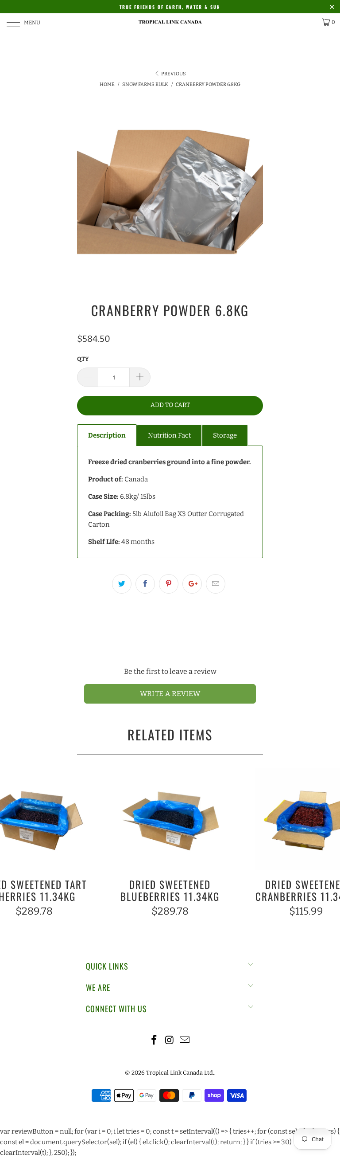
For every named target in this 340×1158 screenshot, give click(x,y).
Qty (83, 359)
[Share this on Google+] (192, 584)
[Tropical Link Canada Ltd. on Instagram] (169, 1041)
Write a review (170, 693)
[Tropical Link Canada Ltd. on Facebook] (154, 1041)
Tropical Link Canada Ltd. (180, 1072)
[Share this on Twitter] (121, 584)
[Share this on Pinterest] (168, 584)
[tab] (107, 435)
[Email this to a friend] (215, 584)
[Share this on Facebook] (145, 584)
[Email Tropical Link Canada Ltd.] (185, 1041)
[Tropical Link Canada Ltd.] (170, 22)
